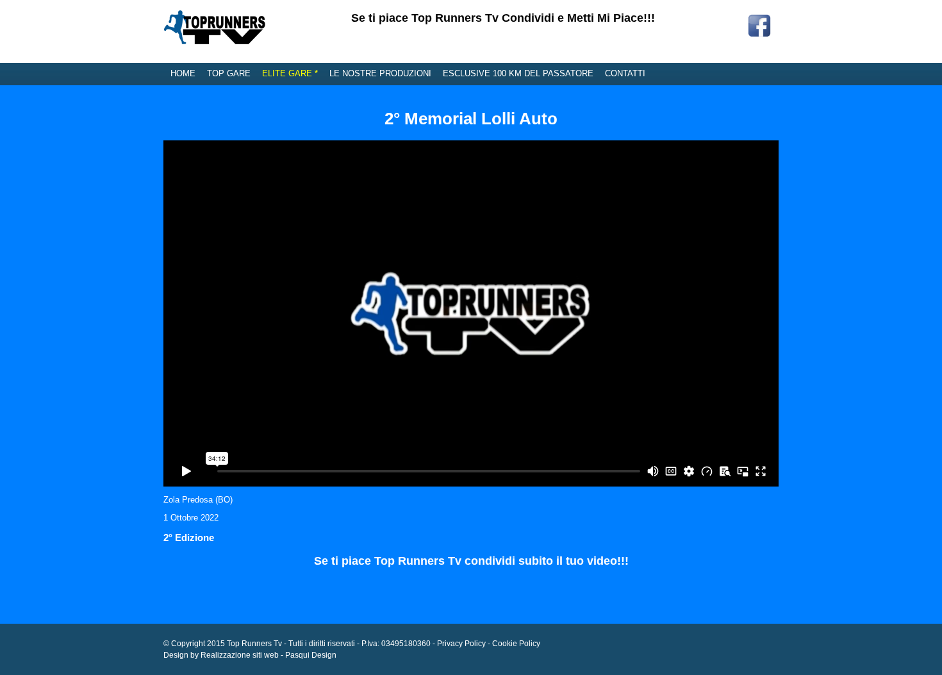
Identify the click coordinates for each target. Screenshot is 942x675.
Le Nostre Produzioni (380, 73)
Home (182, 73)
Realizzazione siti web (240, 655)
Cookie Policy (516, 643)
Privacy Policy (461, 643)
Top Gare (229, 73)
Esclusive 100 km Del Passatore (518, 73)
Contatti (625, 73)
